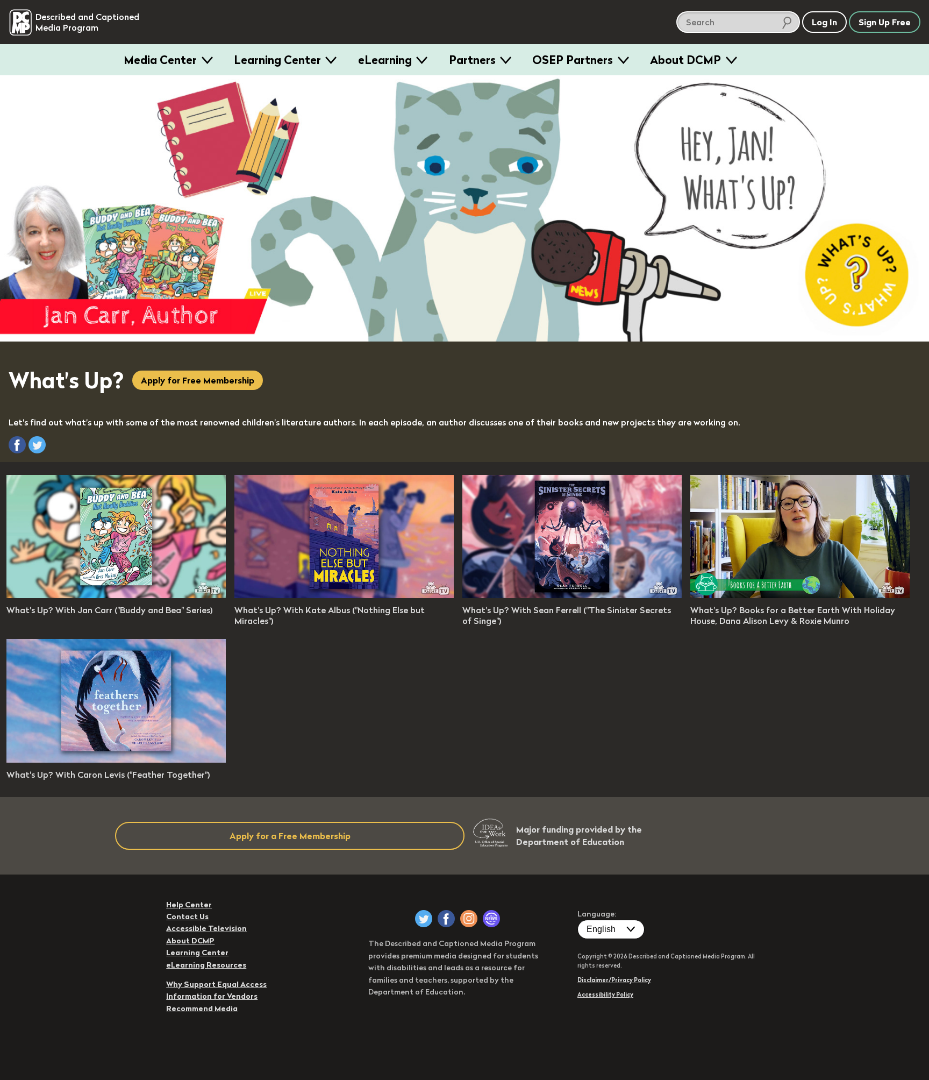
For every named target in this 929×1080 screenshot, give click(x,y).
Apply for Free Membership (197, 380)
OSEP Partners (572, 60)
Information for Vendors (212, 996)
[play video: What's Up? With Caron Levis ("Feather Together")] (116, 759)
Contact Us (187, 916)
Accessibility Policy (605, 994)
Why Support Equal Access (216, 984)
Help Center (189, 905)
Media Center (160, 60)
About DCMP (685, 60)
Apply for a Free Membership (290, 835)
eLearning (385, 60)
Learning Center (277, 60)
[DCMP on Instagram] (468, 918)
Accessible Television (206, 928)
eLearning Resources (206, 965)
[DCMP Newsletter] (491, 918)
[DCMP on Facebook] (446, 918)
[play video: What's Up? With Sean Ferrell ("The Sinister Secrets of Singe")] (572, 594)
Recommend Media (202, 1008)
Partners (472, 60)
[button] (17, 444)
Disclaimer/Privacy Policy (614, 980)
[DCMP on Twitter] (423, 918)
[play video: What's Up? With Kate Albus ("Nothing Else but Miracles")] (344, 594)
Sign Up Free (885, 22)
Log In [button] (824, 22)
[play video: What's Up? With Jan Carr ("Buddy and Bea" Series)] (116, 594)
